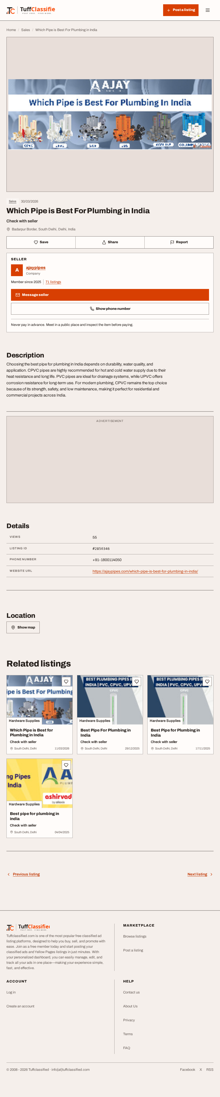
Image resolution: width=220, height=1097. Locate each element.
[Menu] (208, 10)
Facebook (187, 1070)
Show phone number (113, 309)
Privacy (129, 1020)
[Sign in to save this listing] (66, 681)
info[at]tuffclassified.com (71, 1070)
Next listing (197, 874)
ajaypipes (36, 267)
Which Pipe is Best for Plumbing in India (31, 732)
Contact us (131, 992)
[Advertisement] (110, 462)
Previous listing (26, 874)
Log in (11, 992)
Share (113, 242)
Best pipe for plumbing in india (34, 816)
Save (44, 242)
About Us (130, 1006)
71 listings (53, 282)
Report (182, 242)
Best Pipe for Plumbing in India (175, 732)
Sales (12, 201)
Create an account (20, 1006)
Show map (26, 627)
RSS (210, 1070)
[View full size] (110, 114)
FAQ (126, 1048)
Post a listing (133, 950)
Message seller (35, 295)
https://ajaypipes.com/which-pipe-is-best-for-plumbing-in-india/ (145, 571)
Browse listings (134, 936)
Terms (128, 1034)
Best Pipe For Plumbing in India (105, 732)
